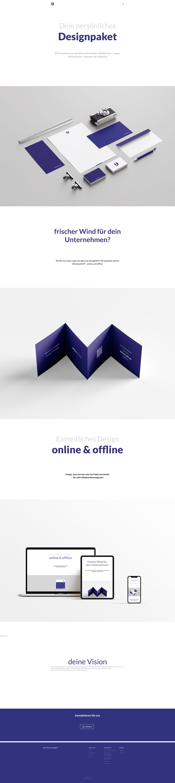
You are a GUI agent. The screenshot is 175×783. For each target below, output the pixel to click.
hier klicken (87, 726)
